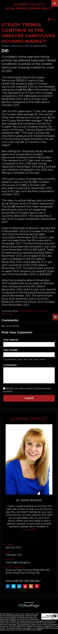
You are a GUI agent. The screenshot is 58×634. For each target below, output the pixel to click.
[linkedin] (20, 586)
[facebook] (8, 586)
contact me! (29, 529)
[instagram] (32, 586)
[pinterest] (37, 586)
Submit (29, 398)
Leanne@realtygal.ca (18, 562)
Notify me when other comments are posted (27, 390)
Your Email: (10, 349)
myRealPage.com (29, 606)
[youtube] (26, 586)
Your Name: (11, 339)
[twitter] (14, 586)
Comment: (10, 365)
